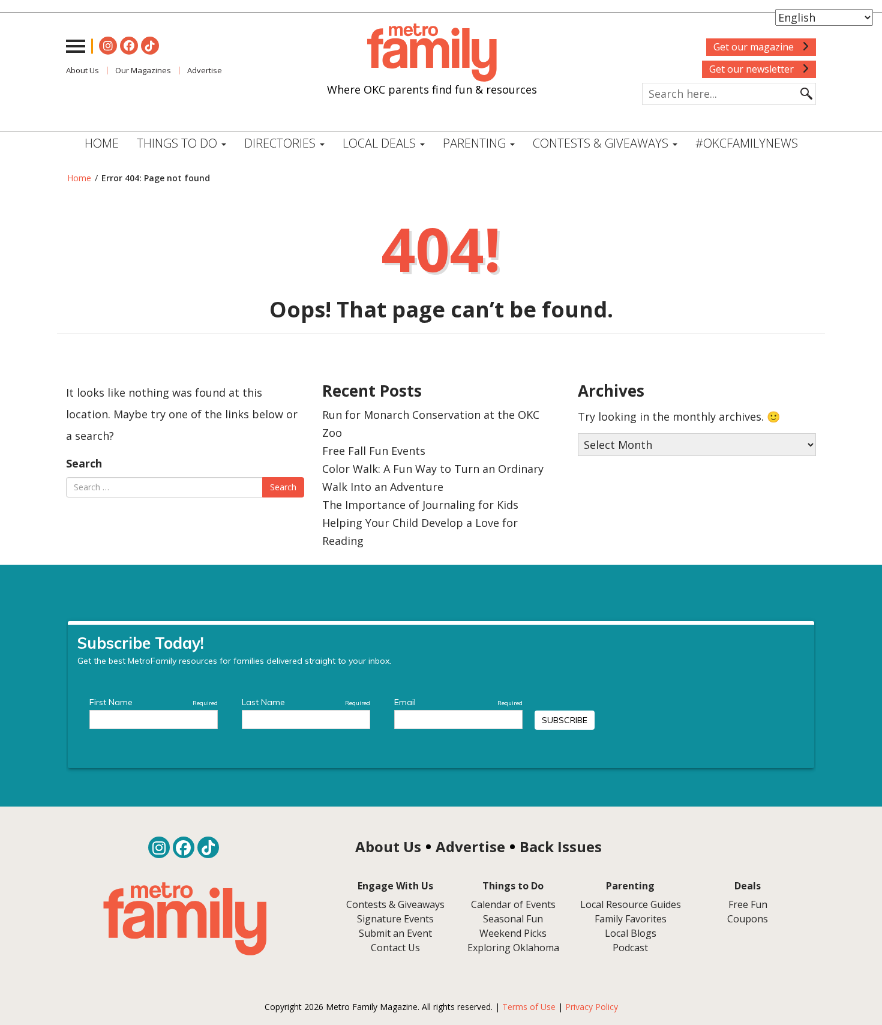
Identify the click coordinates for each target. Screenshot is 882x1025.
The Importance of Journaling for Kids (420, 504)
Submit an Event (395, 933)
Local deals (381, 143)
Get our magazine (754, 46)
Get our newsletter (752, 69)
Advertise (204, 70)
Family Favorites (631, 918)
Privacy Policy (591, 1006)
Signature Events (395, 918)
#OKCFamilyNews (746, 143)
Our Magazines (143, 70)
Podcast (630, 947)
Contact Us (395, 947)
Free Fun (747, 904)
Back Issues (561, 846)
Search (84, 463)
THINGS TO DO (178, 143)
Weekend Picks (513, 933)
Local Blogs (630, 933)
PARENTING (476, 143)
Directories (281, 143)
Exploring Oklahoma (513, 947)
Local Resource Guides (630, 904)
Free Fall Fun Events (373, 450)
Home (102, 143)
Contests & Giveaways (602, 143)
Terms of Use (529, 1006)
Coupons (747, 918)
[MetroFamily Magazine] (432, 52)
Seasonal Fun (513, 918)
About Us (82, 70)
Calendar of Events (513, 904)
